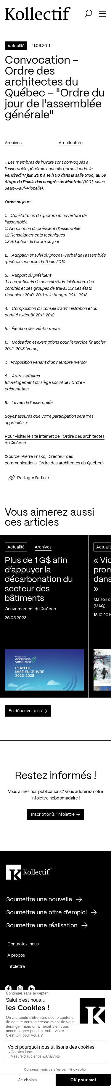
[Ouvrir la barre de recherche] (88, 13)
